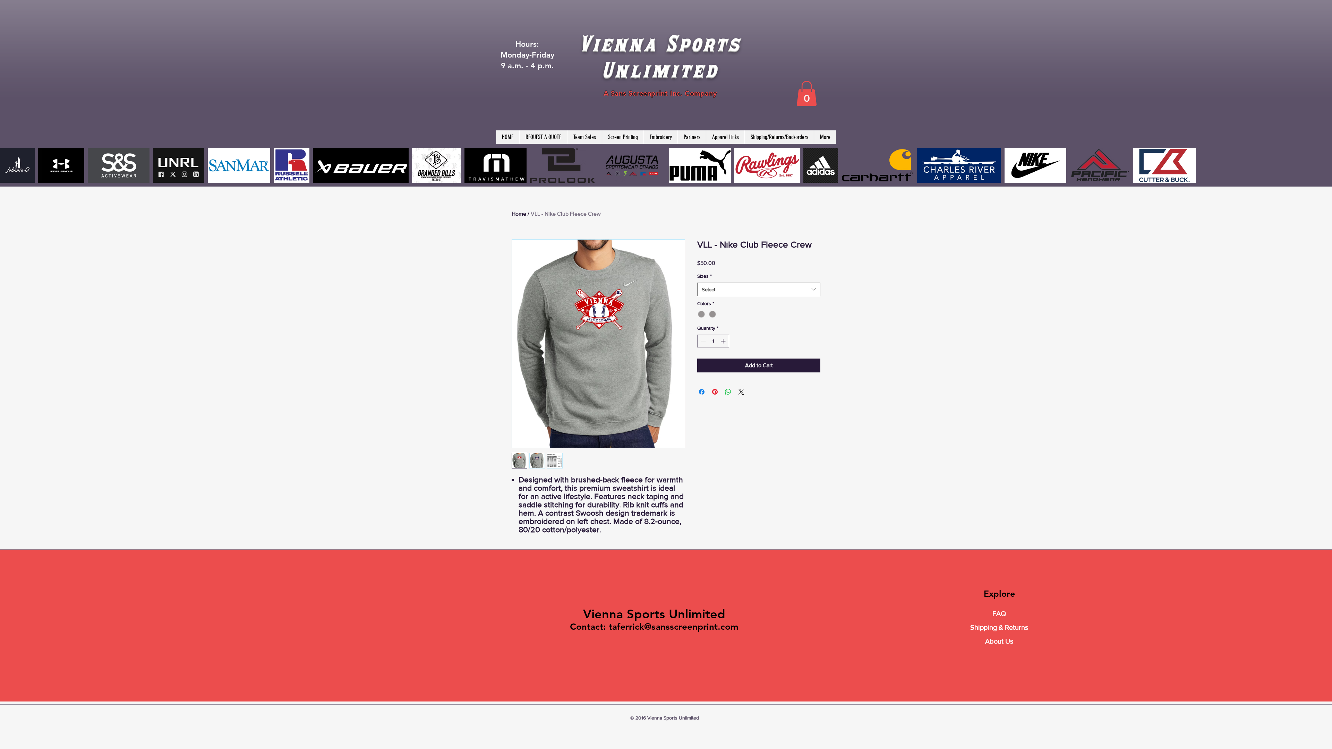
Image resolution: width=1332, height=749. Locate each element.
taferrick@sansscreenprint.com (673, 626)
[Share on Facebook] (702, 392)
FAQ (999, 613)
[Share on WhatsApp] (728, 392)
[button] (806, 93)
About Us (999, 641)
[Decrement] (702, 341)
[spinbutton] (713, 341)
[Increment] (723, 341)
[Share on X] (741, 392)
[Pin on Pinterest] (715, 392)
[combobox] (758, 289)
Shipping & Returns (999, 627)
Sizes (704, 276)
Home (519, 214)
